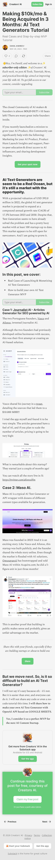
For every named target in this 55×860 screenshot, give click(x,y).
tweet (39, 404)
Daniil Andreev (17, 46)
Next (44, 821)
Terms (37, 835)
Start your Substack (19, 845)
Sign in (48, 4)
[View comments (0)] (16, 56)
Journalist (20, 310)
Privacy (28, 835)
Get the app (27, 758)
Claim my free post (27, 799)
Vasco (40, 319)
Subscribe (37, 4)
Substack (12, 853)
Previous (12, 821)
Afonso (6, 323)
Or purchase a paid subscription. (27, 807)
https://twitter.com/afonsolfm (18, 480)
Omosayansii (9, 561)
